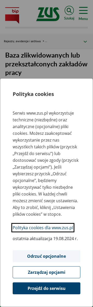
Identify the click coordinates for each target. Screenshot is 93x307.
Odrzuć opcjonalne (46, 256)
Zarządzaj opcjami (46, 272)
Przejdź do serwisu (47, 288)
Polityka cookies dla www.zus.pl (43, 228)
